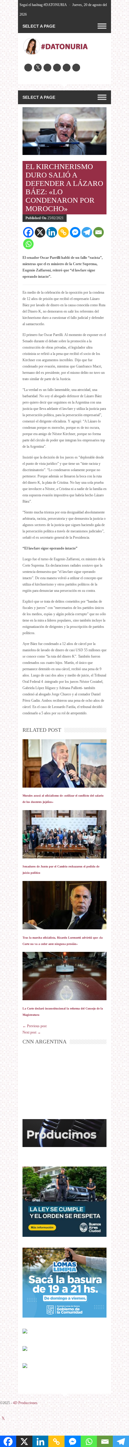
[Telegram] (87, 232)
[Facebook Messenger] (75, 232)
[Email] (98, 232)
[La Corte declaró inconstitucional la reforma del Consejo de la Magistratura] (64, 976)
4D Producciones (25, 1403)
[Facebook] (28, 232)
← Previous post (34, 1026)
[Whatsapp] (28, 244)
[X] (40, 232)
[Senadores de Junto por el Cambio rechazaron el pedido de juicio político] (64, 834)
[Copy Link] (63, 232)
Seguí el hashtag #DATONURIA (43, 5)
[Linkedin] (51, 232)
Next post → (31, 1032)
